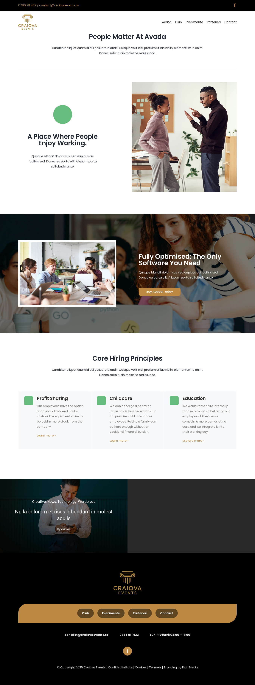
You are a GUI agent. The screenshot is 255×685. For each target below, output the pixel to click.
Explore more (192, 441)
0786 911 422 (27, 5)
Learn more (45, 435)
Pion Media (190, 667)
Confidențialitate (120, 667)
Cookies (141, 667)
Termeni (155, 667)
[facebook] (235, 5)
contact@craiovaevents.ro (59, 5)
